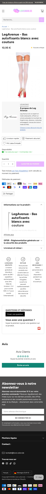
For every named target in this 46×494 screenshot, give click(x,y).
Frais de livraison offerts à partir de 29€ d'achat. (17, 2)
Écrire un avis (23, 365)
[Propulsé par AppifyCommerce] (39, 328)
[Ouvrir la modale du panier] (42, 11)
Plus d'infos (39, 2)
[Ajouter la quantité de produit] (12, 164)
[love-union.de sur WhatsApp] (14, 464)
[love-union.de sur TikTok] (10, 464)
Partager (9, 194)
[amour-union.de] (23, 11)
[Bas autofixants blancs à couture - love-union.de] (23, 75)
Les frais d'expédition (20, 171)
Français (5, 473)
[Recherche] (41, 19)
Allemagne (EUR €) (23, 473)
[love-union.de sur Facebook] (3, 464)
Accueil (4, 26)
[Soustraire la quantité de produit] (4, 164)
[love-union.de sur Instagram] (6, 464)
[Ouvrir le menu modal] (3, 11)
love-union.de (20, 477)
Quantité (5, 159)
